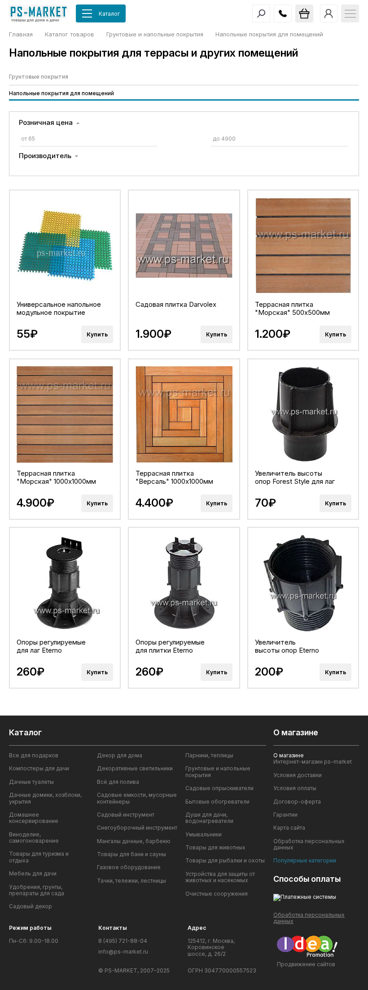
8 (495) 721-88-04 (122, 941)
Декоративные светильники (135, 768)
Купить (97, 334)
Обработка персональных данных (309, 844)
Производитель (45, 156)
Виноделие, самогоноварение (34, 837)
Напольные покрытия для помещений (61, 93)
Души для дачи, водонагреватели (209, 818)
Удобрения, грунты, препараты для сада (36, 890)
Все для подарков (33, 755)
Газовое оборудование (129, 867)
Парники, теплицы (209, 755)
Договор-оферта (297, 802)
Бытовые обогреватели (217, 802)
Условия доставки (297, 775)
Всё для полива (118, 782)
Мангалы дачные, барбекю (134, 841)
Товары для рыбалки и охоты (225, 860)
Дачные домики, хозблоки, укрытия (45, 798)
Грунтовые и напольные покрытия (217, 771)
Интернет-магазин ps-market (312, 762)
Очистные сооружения (216, 894)
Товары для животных (215, 847)
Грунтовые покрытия (38, 76)
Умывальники (203, 834)
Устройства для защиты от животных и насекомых (220, 877)
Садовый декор (30, 906)
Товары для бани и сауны (131, 854)
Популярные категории (304, 860)
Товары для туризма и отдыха (39, 857)
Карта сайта (289, 828)
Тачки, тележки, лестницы (131, 881)
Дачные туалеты (31, 782)
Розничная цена (46, 123)
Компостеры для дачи (39, 768)
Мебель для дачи (33, 874)
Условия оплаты (294, 788)
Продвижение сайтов (306, 964)
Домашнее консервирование (33, 818)
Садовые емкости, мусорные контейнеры (137, 798)
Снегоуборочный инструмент (137, 828)
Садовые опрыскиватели (219, 788)
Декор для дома (119, 755)
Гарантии (285, 815)
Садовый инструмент (125, 815)
